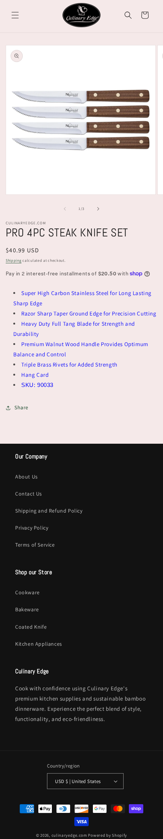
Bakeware (27, 609)
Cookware (27, 592)
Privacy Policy (31, 527)
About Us (26, 476)
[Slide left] (64, 208)
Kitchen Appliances (38, 643)
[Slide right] (98, 208)
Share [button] (21, 407)
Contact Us (28, 493)
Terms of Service (35, 544)
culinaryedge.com (69, 835)
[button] (15, 15)
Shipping (14, 260)
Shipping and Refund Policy (49, 510)
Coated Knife (31, 626)
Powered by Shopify (107, 835)
